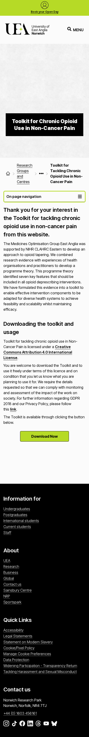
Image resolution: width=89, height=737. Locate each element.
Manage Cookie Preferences (27, 654)
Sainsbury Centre (17, 590)
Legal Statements (17, 636)
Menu (78, 30)
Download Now (44, 436)
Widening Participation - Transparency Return (40, 665)
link (13, 409)
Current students (17, 526)
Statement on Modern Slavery (28, 642)
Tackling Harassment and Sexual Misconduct (40, 671)
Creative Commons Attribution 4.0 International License (37, 352)
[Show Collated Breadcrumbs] (41, 173)
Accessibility (13, 630)
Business (10, 572)
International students (21, 520)
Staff (7, 532)
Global (8, 578)
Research (11, 566)
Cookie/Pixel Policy (18, 648)
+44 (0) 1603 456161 (20, 713)
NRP (6, 596)
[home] (8, 173)
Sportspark (12, 602)
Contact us (12, 584)
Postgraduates (15, 514)
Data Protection (16, 659)
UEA (6, 560)
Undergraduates (16, 509)
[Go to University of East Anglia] (27, 29)
